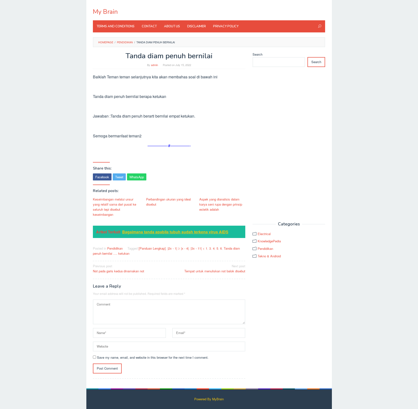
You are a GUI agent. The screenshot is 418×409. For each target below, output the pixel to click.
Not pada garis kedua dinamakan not (118, 268)
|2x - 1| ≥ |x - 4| (178, 248)
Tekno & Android (269, 256)
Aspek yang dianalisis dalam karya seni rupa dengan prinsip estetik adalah (220, 204)
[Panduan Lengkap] (152, 248)
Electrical (264, 233)
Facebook (102, 177)
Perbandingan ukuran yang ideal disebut (168, 202)
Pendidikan (115, 248)
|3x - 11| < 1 (199, 248)
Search (257, 54)
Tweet (119, 177)
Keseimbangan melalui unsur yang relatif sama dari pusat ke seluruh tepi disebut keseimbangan (114, 206)
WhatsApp (136, 177)
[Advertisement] (289, 144)
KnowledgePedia (269, 241)
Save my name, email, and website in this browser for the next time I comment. (153, 357)
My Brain (105, 11)
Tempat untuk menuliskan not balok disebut (214, 268)
